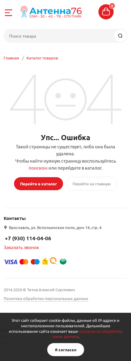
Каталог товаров (42, 57)
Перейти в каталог (38, 183)
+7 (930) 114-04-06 (28, 238)
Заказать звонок (21, 247)
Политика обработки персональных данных (46, 298)
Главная (11, 57)
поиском (38, 167)
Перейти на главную (92, 183)
